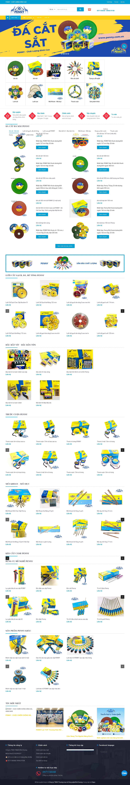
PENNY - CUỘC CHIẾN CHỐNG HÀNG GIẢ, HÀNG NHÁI (19, 715)
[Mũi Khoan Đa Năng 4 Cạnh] (49, 498)
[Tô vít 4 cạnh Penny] (110, 606)
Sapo (93, 782)
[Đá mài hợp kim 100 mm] (80, 208)
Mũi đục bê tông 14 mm (104, 511)
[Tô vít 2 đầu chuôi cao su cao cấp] (80, 606)
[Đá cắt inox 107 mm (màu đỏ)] (80, 141)
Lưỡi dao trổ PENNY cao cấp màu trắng (79, 658)
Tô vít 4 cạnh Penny (103, 619)
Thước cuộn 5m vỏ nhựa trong (15, 472)
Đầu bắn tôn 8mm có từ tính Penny (78, 372)
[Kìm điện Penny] (49, 606)
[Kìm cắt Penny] (80, 576)
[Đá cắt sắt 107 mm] (19, 141)
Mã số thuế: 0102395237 (13, 753)
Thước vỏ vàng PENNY (74, 441)
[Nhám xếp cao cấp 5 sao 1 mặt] (19, 676)
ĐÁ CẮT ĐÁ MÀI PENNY (17, 126)
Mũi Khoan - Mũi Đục (17, 484)
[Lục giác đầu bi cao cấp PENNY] (19, 576)
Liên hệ (122, 2)
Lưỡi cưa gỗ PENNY (49, 131)
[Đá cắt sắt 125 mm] (19, 164)
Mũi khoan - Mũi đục (84, 131)
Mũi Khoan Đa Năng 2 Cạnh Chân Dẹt (17, 542)
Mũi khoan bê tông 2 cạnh (75, 511)
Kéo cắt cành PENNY (17, 553)
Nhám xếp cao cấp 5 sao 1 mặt (15, 689)
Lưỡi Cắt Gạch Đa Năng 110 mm (16, 333)
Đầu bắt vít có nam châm (14, 403)
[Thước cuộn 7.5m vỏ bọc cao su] (49, 429)
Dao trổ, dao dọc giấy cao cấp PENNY (48, 658)
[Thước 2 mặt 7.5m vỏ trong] (110, 429)
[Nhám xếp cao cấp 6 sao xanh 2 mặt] (19, 645)
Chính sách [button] (42, 745)
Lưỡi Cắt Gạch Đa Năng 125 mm (46, 302)
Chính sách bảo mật (42, 750)
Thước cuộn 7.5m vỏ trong (75, 472)
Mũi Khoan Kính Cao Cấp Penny (16, 511)
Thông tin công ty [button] (15, 745)
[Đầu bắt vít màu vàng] (49, 359)
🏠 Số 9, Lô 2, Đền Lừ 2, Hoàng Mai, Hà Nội (19, 757)
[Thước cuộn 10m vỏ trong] (110, 460)
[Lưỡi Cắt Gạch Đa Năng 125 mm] (49, 290)
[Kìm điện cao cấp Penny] (49, 576)
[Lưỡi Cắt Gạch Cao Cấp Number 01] (19, 290)
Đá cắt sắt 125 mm (42, 156)
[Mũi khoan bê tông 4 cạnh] (80, 529)
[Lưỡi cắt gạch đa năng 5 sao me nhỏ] (80, 290)
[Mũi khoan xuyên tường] (49, 529)
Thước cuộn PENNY (16, 414)
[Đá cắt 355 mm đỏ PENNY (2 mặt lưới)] (19, 208)
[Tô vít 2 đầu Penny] (110, 576)
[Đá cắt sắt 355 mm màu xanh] (19, 186)
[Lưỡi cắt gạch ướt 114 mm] (110, 290)
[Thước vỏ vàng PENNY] (80, 429)
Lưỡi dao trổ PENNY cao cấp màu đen (48, 689)
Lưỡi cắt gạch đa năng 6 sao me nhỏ (48, 333)
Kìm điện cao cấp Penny (43, 588)
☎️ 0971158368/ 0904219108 (15, 760)
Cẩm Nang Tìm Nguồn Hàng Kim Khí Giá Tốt (80, 736)
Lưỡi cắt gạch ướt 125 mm (105, 333)
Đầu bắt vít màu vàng (43, 372)
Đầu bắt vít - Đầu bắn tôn (66, 131)
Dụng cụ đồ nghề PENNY (19, 561)
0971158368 (49, 771)
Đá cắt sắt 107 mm (42, 133)
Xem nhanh (42, 147)
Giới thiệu (109, 2)
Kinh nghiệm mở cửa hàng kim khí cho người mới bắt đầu (110, 738)
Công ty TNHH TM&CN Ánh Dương (16, 750)
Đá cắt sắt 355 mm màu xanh (45, 178)
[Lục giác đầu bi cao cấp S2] (19, 606)
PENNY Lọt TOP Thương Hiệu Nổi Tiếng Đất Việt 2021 (49, 730)
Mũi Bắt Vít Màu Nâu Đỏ (43, 403)
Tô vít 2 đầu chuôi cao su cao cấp (77, 619)
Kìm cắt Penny (71, 588)
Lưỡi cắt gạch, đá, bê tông (31, 131)
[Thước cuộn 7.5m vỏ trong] (80, 460)
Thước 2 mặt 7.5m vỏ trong (106, 441)
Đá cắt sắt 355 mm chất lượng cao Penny (110, 178)
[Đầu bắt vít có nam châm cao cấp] (19, 359)
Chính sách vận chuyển (43, 753)
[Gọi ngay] (124, 46)
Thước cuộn (114, 131)
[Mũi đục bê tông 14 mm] (110, 498)
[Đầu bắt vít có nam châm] (19, 390)
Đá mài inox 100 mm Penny (106, 223)
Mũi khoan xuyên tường (43, 542)
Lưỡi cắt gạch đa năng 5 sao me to (78, 333)
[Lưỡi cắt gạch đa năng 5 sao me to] (80, 321)
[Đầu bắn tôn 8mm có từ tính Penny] (80, 359)
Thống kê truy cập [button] (76, 745)
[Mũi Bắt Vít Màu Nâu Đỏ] (49, 390)
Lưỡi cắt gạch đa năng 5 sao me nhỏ (78, 302)
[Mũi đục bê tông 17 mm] (110, 529)
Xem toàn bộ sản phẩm (65, 246)
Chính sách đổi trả (41, 757)
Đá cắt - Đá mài (14, 131)
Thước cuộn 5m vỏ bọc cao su (15, 441)
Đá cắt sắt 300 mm (103, 156)
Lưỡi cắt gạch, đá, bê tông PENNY (25, 275)
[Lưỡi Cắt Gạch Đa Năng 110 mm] (19, 321)
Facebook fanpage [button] (106, 745)
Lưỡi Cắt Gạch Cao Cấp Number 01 (17, 302)
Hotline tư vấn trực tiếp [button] (47, 768)
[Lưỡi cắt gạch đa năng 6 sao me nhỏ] (49, 321)
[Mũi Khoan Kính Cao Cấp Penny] (19, 498)
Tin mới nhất (13, 703)
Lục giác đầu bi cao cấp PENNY (15, 588)
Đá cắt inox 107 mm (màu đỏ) (106, 133)
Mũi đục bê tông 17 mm (104, 542)
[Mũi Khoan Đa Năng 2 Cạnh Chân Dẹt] (19, 529)
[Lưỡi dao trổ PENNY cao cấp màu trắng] (80, 645)
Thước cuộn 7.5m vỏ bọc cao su (46, 441)
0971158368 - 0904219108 (105, 10)
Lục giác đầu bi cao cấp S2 (14, 619)
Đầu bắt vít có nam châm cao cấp (16, 372)
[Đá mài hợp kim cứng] (19, 231)
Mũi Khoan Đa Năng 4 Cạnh (45, 511)
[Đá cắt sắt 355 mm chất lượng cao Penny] (80, 186)
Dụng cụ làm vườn (100, 131)
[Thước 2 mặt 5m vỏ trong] (49, 460)
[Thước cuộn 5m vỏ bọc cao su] (19, 429)
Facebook (103, 752)
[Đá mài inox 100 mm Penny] (80, 231)
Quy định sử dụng (41, 760)
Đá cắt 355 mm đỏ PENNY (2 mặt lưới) (48, 200)
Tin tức (116, 2)
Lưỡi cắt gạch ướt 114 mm (105, 302)
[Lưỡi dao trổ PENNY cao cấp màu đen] (49, 676)
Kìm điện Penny (41, 619)
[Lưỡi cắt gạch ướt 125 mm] (110, 321)
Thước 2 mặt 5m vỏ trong (44, 472)
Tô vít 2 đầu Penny (103, 588)
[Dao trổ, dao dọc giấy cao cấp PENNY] (49, 645)
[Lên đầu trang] (126, 39)
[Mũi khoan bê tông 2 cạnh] (80, 498)
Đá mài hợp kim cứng (43, 223)
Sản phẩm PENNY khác (18, 631)
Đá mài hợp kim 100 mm (105, 200)
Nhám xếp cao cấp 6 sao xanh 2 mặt (17, 658)
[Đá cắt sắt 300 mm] (80, 164)
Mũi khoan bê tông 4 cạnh (75, 542)
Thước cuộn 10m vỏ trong (105, 472)
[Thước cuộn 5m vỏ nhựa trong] (19, 460)
